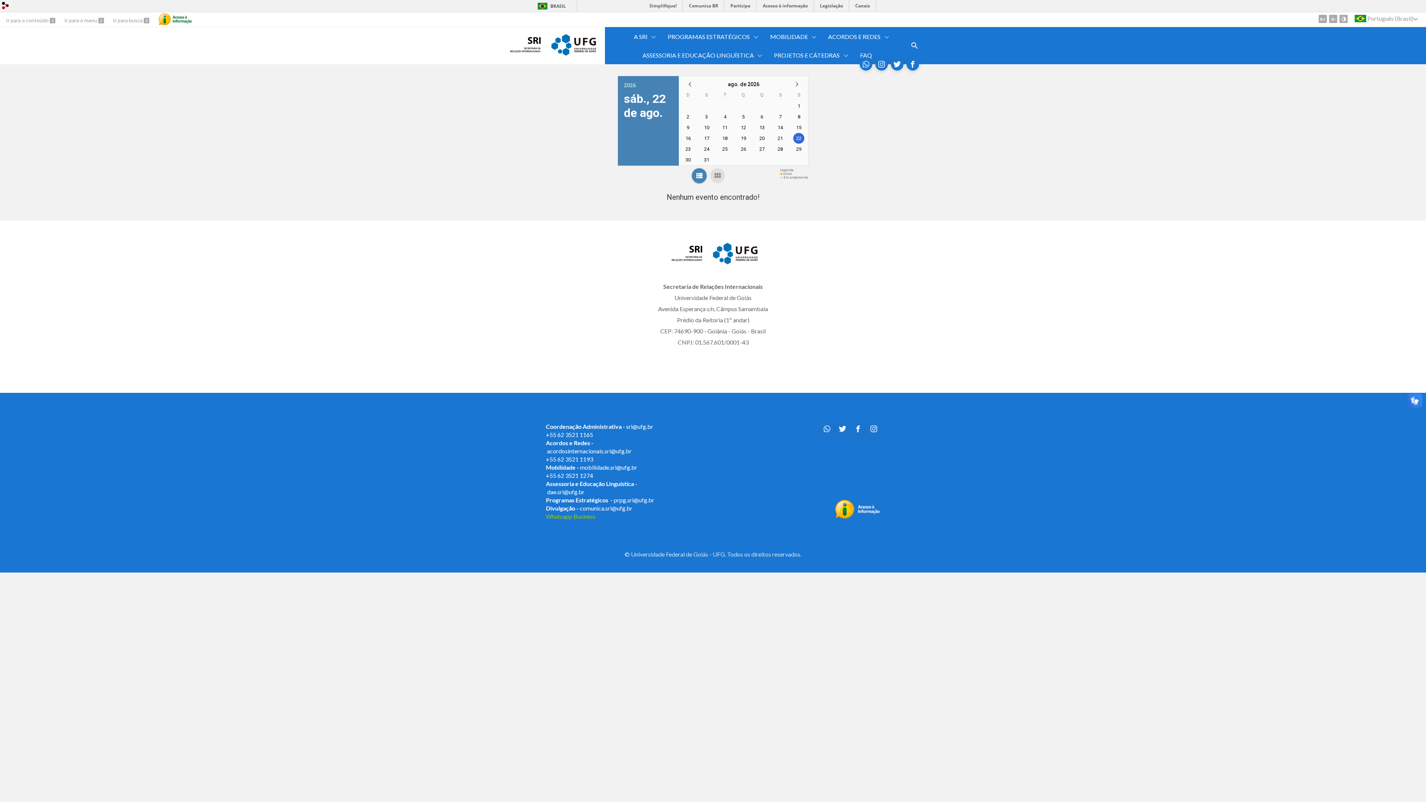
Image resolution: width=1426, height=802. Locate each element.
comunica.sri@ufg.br (606, 508)
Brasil (558, 6)
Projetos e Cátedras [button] (807, 55)
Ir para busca (128, 20)
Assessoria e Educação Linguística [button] (698, 55)
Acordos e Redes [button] (854, 36)
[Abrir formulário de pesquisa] (914, 45)
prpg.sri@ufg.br (634, 499)
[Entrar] (5, 6)
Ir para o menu (81, 20)
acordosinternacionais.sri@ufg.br (589, 450)
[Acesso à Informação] (175, 19)
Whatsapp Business (571, 516)
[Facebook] (912, 64)
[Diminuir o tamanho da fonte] (1333, 19)
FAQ (866, 55)
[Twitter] (897, 64)
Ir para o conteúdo (28, 20)
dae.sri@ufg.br (566, 491)
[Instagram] (881, 64)
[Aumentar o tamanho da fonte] (1323, 19)
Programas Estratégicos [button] (709, 36)
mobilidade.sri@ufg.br (608, 467)
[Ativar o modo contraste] (1343, 19)
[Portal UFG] (573, 53)
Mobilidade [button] (789, 36)
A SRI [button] (641, 36)
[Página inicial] (525, 50)
